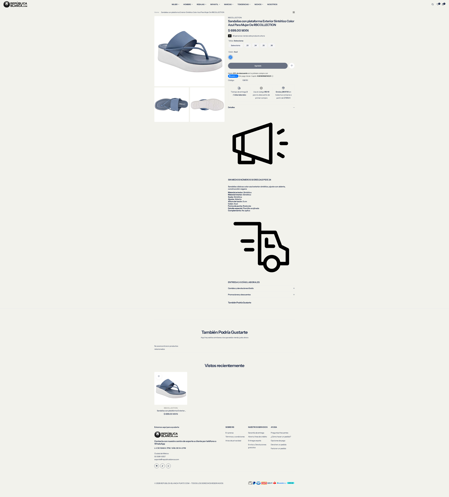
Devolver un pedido (278, 444)
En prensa (229, 433)
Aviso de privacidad (233, 440)
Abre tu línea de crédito (257, 437)
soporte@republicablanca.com (166, 459)
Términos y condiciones (235, 437)
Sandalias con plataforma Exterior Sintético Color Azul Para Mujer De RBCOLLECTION (171, 411)
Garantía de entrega (256, 433)
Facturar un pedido (278, 448)
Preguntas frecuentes (279, 433)
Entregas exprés (254, 440)
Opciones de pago (278, 440)
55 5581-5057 (160, 456)
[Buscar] (432, 4)
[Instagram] (156, 466)
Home (156, 12)
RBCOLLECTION (235, 17)
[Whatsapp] (168, 466)
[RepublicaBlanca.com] (15, 4)
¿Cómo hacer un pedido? (281, 437)
